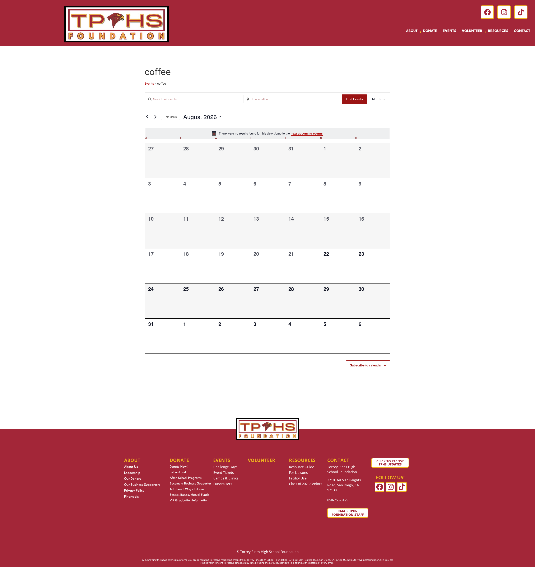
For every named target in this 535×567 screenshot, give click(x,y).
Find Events (354, 99)
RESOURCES (498, 31)
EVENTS (449, 31)
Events (149, 83)
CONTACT (522, 31)
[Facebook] (487, 12)
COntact (338, 460)
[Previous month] (147, 116)
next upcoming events (307, 133)
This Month (170, 116)
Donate (179, 460)
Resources (302, 460)
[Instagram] (504, 12)
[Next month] (155, 116)
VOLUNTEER (472, 31)
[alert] (267, 133)
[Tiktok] (520, 12)
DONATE (430, 31)
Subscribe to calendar (365, 365)
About (412, 31)
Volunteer (261, 460)
